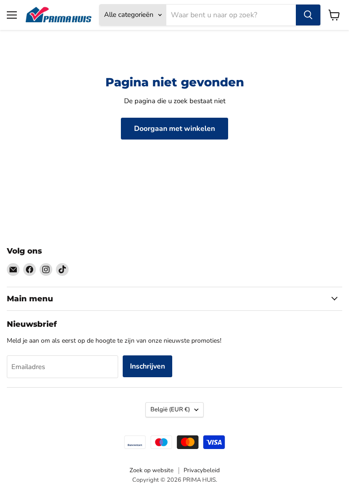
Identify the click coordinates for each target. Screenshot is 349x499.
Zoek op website (152, 470)
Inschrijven (147, 366)
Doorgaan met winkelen (174, 129)
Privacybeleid (202, 470)
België (170, 409)
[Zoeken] (308, 15)
